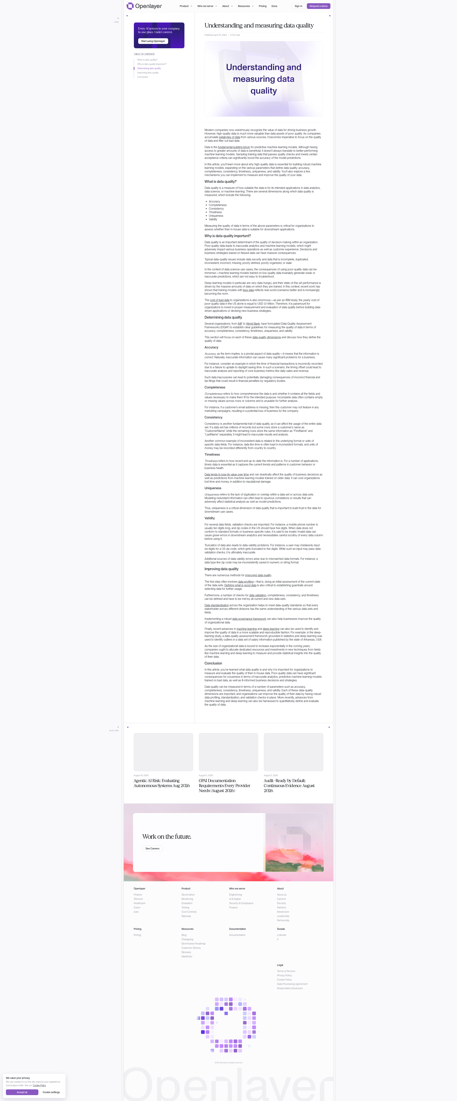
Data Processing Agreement (292, 984)
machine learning (247, 629)
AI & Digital (235, 898)
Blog (184, 935)
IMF (240, 323)
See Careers (152, 848)
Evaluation (187, 903)
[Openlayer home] (144, 6)
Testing (185, 907)
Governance (188, 894)
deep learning (271, 629)
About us (282, 894)
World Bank (253, 323)
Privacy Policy (284, 975)
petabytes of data (229, 137)
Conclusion (142, 77)
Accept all (22, 1092)
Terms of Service (286, 971)
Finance (138, 894)
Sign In (298, 6)
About (225, 6)
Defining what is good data (240, 585)
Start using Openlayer (153, 41)
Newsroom (283, 911)
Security (281, 903)
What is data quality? (147, 59)
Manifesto (187, 956)
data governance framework (249, 619)
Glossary (186, 952)
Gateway (186, 916)
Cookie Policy (284, 979)
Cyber (137, 907)
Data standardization (217, 605)
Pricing (263, 6)
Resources (244, 6)
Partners (281, 907)
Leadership (283, 916)
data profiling (245, 581)
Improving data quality (148, 72)
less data (248, 290)
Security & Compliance (241, 903)
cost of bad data (219, 300)
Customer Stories (191, 947)
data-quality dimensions (266, 337)
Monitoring (187, 898)
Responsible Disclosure (290, 988)
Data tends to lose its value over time (227, 474)
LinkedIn (281, 935)
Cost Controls (189, 911)
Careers (281, 898)
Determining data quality (149, 68)
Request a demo (319, 6)
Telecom (138, 898)
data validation (257, 595)
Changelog (187, 939)
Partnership (283, 920)
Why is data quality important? (151, 64)
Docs (274, 6)
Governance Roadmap (194, 943)
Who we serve (205, 6)
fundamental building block (234, 147)
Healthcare (139, 903)
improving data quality (258, 575)
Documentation (237, 935)
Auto (136, 911)
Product (184, 6)
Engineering (235, 894)
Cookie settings (51, 1092)
